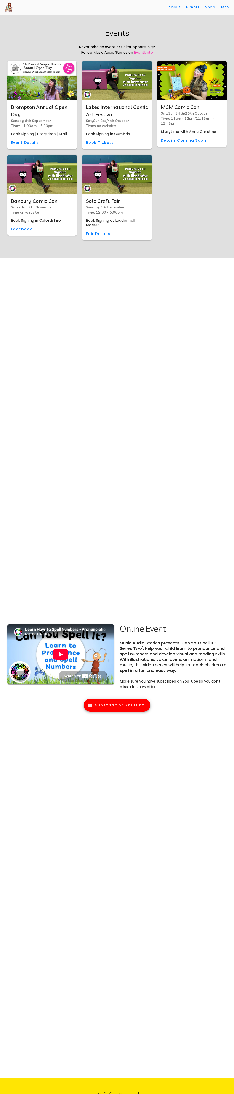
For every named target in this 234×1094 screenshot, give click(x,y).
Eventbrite (143, 52)
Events (193, 7)
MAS (225, 7)
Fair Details (98, 233)
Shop (210, 7)
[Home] (9, 7)
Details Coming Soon (183, 140)
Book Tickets (100, 142)
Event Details (25, 142)
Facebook (21, 229)
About (174, 7)
